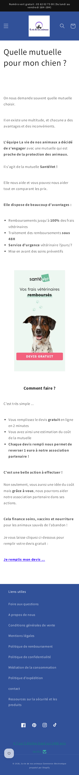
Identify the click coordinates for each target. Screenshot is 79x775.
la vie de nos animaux (31, 763)
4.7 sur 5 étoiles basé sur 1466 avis (39, 743)
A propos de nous (21, 615)
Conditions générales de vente (31, 625)
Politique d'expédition (25, 678)
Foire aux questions (23, 604)
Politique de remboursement (30, 646)
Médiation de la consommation (32, 667)
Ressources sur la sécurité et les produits (32, 702)
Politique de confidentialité (29, 657)
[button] (6, 26)
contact (14, 688)
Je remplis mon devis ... (24, 559)
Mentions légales (21, 636)
